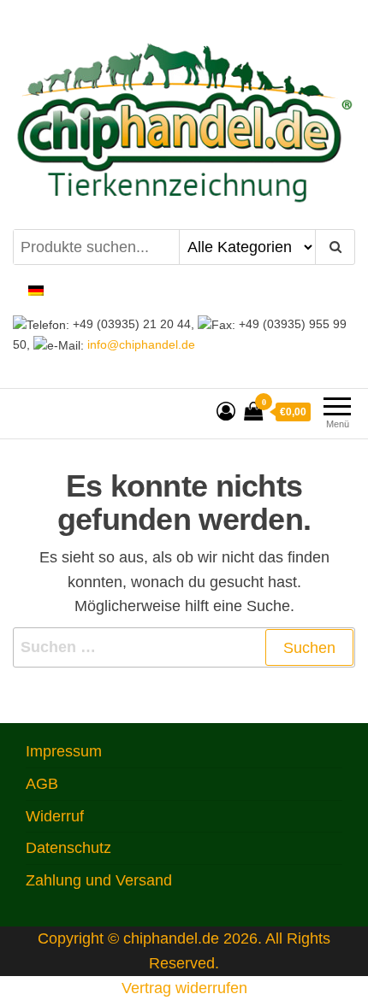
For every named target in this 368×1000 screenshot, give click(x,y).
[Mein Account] (226, 411)
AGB (42, 783)
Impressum (64, 751)
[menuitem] (36, 290)
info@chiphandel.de (139, 344)
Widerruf (55, 816)
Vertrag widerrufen (184, 988)
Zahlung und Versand (99, 880)
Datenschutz (68, 847)
